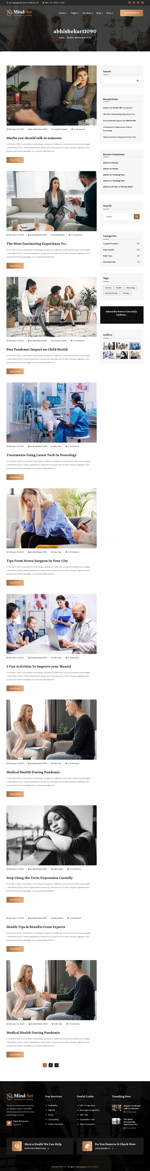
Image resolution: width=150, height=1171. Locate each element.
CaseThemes (92, 1167)
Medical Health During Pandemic (33, 772)
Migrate (51, 1110)
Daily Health (58, 869)
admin (106, 162)
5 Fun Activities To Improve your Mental (38, 666)
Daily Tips (57, 446)
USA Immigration (87, 1105)
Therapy (125, 293)
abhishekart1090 (40, 129)
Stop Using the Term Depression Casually (39, 878)
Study (50, 1114)
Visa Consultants (87, 1124)
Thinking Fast (118, 175)
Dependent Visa (87, 1119)
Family (115, 162)
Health (119, 288)
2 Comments (76, 235)
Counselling (53, 1119)
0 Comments (79, 129)
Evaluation (53, 1105)
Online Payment (55, 1124)
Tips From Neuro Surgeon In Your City (37, 561)
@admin (17, 1124)
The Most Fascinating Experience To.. (36, 243)
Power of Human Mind (122, 187)
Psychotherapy (111, 293)
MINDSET (63, 1167)
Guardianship (59, 235)
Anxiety (108, 288)
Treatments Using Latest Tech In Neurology (41, 455)
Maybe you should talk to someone (34, 138)
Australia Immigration (89, 1110)
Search (107, 71)
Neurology (130, 288)
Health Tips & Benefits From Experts (35, 927)
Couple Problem (60, 129)
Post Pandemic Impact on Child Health (37, 349)
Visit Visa (84, 1114)
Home (61, 37)
